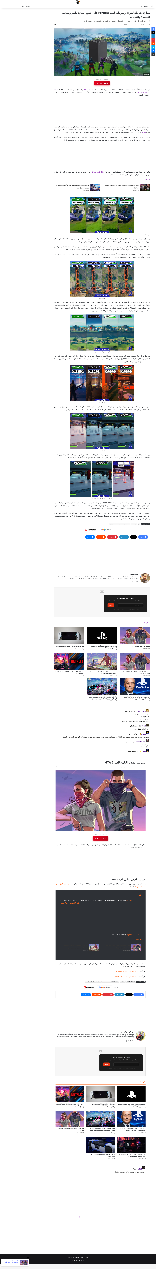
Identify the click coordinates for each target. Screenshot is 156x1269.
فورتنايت (111, 524)
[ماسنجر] (153, 51)
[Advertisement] (102, 111)
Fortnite (87, 89)
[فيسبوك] (153, 29)
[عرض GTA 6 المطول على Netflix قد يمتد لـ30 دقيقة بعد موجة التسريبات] (69, 661)
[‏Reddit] (153, 43)
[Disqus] (102, 731)
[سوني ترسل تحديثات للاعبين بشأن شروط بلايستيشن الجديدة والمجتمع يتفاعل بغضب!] (102, 635)
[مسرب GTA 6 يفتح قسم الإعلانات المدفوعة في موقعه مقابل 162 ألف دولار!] (135, 661)
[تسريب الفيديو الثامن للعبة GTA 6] (135, 635)
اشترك (110, 605)
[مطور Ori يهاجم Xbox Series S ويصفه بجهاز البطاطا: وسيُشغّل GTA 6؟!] (145, 187)
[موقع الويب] (137, 581)
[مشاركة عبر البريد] (153, 54)
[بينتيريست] (153, 40)
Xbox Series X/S (144, 92)
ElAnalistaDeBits (98, 172)
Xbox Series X (118, 524)
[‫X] (135, 581)
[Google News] (106, 530)
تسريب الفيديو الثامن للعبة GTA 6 (141, 646)
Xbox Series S (126, 524)
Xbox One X (134, 524)
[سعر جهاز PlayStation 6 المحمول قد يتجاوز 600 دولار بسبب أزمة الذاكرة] (69, 635)
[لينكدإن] (133, 581)
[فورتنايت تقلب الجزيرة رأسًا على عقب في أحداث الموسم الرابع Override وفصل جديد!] (95, 187)
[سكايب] (153, 47)
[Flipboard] (90, 530)
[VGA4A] (78, 2)
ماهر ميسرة (134, 574)
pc (138, 524)
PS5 (56, 89)
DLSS (144, 132)
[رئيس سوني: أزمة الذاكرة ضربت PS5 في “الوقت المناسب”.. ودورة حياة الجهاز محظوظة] (135, 686)
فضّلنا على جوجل (101, 83)
